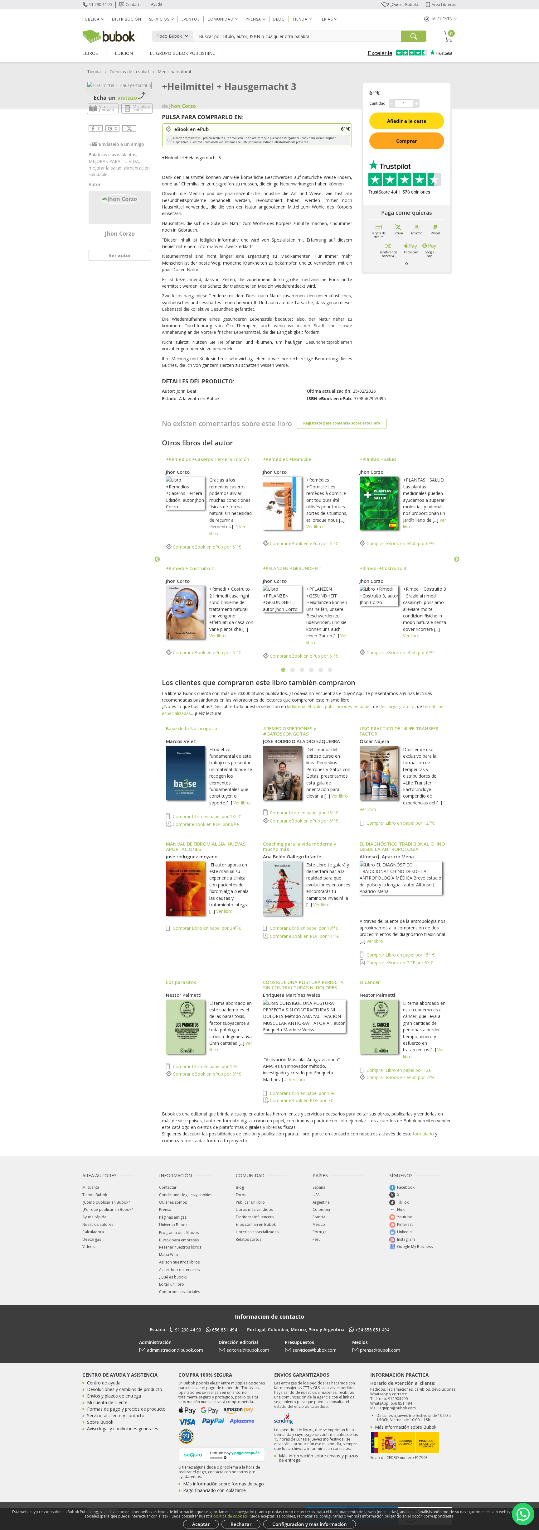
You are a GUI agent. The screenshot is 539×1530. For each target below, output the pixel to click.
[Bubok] (108, 36)
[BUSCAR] (413, 36)
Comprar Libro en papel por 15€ (400, 955)
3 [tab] (302, 670)
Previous (157, 559)
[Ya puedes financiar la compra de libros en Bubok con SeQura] (221, 1454)
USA (316, 1194)
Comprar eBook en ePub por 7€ (400, 1077)
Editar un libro (171, 1284)
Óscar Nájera (374, 741)
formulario (423, 1134)
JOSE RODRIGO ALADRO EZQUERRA (301, 741)
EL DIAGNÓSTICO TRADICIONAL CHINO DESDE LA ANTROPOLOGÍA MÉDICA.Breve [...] (402, 849)
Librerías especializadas (257, 1232)
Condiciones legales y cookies (185, 1194)
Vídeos (88, 1246)
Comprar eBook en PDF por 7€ (301, 1100)
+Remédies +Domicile (287, 459)
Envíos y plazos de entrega (114, 1396)
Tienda (94, 71)
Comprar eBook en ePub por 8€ (206, 1074)
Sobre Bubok (100, 1422)
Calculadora (93, 1232)
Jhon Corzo (120, 233)
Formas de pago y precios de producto (126, 1409)
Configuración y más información (309, 1524)
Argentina (321, 1202)
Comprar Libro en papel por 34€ (206, 928)
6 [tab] (330, 670)
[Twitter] (129, 128)
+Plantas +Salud (378, 459)
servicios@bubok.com (315, 1350)
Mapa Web (168, 1254)
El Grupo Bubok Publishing (183, 53)
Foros (241, 1194)
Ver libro (314, 527)
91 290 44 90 (100, 4)
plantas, (130, 154)
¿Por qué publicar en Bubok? (107, 1209)
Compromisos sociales (179, 1291)
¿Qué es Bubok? (404, 4)
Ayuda (156, 4)
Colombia (321, 1209)
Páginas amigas (173, 1217)
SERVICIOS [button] (159, 19)
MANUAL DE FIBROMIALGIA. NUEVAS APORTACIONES (206, 846)
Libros (90, 53)
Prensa (165, 1209)
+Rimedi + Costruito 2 (190, 568)
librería (298, 706)
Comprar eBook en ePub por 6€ (206, 547)
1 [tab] (283, 670)
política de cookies (230, 1516)
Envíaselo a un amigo (121, 144)
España (319, 1187)
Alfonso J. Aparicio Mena (387, 856)
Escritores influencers (255, 1217)
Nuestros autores (97, 1224)
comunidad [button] (220, 19)
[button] (440, 18)
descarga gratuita (397, 706)
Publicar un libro (250, 1202)
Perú (317, 1239)
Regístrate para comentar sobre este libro (341, 423)
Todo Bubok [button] (169, 36)
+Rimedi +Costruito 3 (383, 568)
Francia (319, 1217)
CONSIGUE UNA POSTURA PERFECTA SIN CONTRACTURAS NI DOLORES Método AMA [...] (303, 987)
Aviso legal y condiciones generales (122, 1429)
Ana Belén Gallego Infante (292, 856)
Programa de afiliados (179, 1232)
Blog (279, 19)
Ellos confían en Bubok (256, 1224)
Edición (124, 53)
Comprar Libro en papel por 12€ (400, 823)
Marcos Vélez (181, 741)
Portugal (320, 1232)
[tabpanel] (307, 559)
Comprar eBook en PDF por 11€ (304, 936)
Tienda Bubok (94, 1194)
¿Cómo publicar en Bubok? (106, 1202)
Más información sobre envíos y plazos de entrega (318, 1458)
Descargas (91, 1239)
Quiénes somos (173, 1202)
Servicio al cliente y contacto (115, 1415)
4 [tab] (311, 670)
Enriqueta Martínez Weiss (291, 995)
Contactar (134, 4)
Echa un (115, 97)
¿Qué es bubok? (173, 1277)
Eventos (191, 19)
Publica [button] (91, 19)
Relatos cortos (248, 1239)
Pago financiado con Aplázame (214, 1490)
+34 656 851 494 (372, 1330)
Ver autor (120, 255)
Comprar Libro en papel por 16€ (303, 813)
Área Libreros (444, 4)
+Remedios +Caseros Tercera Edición (207, 459)
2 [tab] (293, 670)
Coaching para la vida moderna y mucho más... (299, 846)
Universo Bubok (173, 1224)
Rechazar (241, 1524)
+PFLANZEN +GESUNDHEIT (292, 568)
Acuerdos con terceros (179, 1269)
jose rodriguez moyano (191, 856)
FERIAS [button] (326, 19)
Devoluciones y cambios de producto (124, 1389)
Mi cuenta (90, 1187)
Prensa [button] (253, 19)
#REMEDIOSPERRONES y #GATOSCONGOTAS (289, 731)
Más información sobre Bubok (405, 1427)
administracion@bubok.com (175, 1350)
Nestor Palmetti (184, 995)
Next (457, 559)
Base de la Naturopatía (191, 728)
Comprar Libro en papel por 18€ (206, 816)
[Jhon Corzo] (119, 198)
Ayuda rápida (94, 1217)
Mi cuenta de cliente (107, 1402)
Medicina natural (174, 71)
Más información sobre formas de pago (223, 1484)
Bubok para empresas (179, 1240)
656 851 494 (224, 1330)
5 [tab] (321, 670)
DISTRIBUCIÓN (126, 19)
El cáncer (370, 982)
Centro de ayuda (103, 1383)
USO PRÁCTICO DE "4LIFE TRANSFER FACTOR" (399, 731)
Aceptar (201, 1524)
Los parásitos (181, 982)
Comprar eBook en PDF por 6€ (205, 824)
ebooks (315, 706)
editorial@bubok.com (247, 1350)
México (319, 1224)
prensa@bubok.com (380, 1350)
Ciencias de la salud (129, 71)
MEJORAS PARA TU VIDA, (114, 161)
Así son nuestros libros (179, 1262)
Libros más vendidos (254, 1209)
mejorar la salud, (106, 168)
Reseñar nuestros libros (180, 1247)
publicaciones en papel (348, 706)
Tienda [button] (300, 19)
